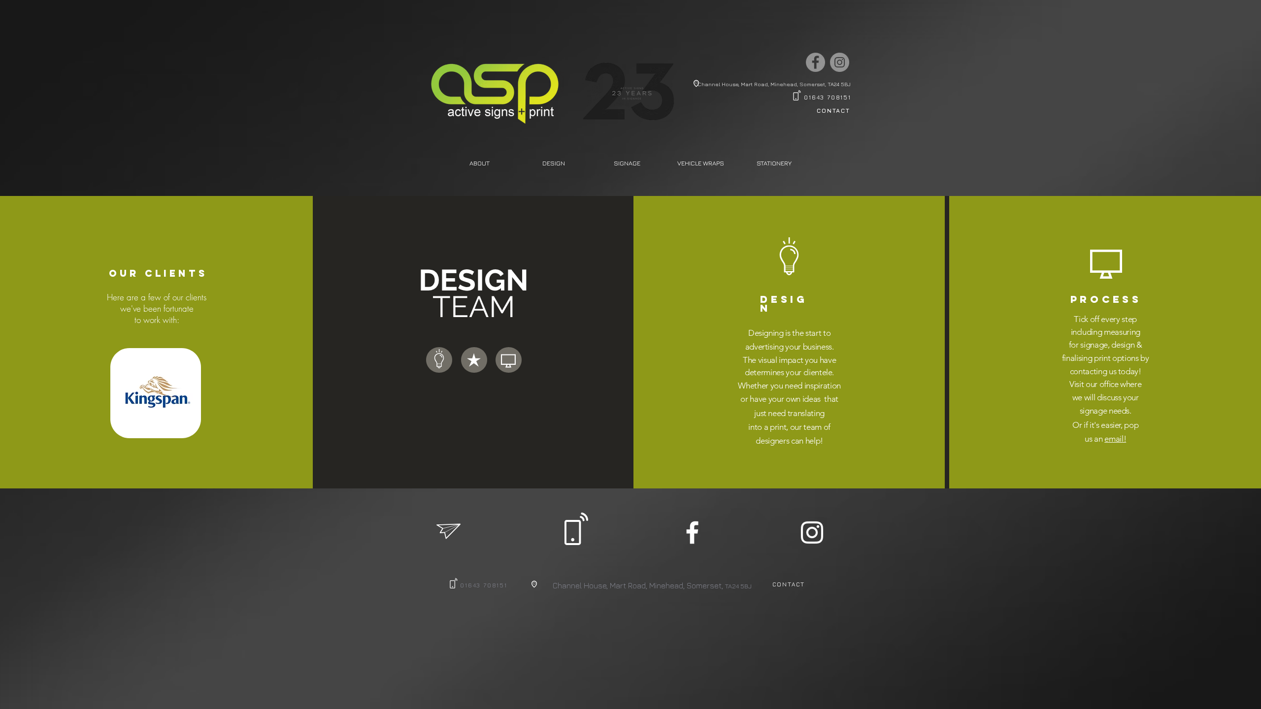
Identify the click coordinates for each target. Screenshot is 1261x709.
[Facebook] (815, 62)
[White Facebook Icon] (692, 532)
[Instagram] (839, 62)
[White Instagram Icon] (812, 532)
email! (1115, 439)
